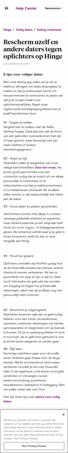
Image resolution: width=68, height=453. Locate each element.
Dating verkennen (49, 29)
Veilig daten (24, 29)
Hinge (7, 29)
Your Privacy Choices (34, 446)
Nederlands (52, 8)
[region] (34, 431)
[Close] (63, 414)
